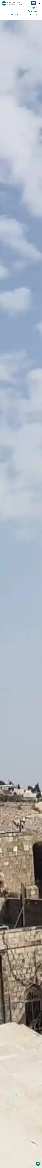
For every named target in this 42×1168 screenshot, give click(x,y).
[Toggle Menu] (33, 3)
